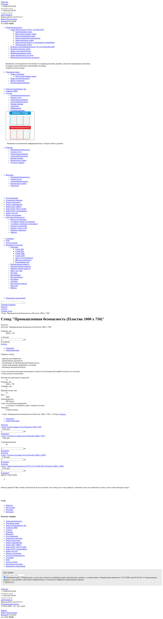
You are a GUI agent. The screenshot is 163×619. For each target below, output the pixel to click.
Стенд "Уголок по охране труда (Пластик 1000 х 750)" (23, 436)
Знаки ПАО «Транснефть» (16, 549)
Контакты (10, 512)
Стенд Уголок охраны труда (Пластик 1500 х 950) (21, 427)
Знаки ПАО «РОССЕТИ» (16, 547)
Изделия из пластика (14, 564)
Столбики (10, 558)
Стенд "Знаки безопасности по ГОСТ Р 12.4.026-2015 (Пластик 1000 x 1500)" (32, 466)
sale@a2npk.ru (6, 15)
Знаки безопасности (14, 521)
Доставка (9, 510)
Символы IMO (12, 528)
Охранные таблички (14, 538)
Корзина (4, 21)
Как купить (10, 507)
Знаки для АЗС (12, 551)
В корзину (5, 434)
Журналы (9, 534)
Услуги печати (12, 562)
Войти (4, 19)
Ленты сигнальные (13, 553)
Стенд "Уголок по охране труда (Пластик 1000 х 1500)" (23, 455)
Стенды (9, 530)
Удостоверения (12, 536)
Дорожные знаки (13, 523)
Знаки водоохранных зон (16, 525)
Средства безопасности (15, 555)
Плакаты (9, 532)
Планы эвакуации (13, 540)
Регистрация (12, 19)
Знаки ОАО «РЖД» (13, 545)
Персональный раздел (10, 604)
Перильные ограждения (15, 566)
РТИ (7, 560)
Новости (9, 505)
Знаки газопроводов (14, 543)
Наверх (4, 610)
